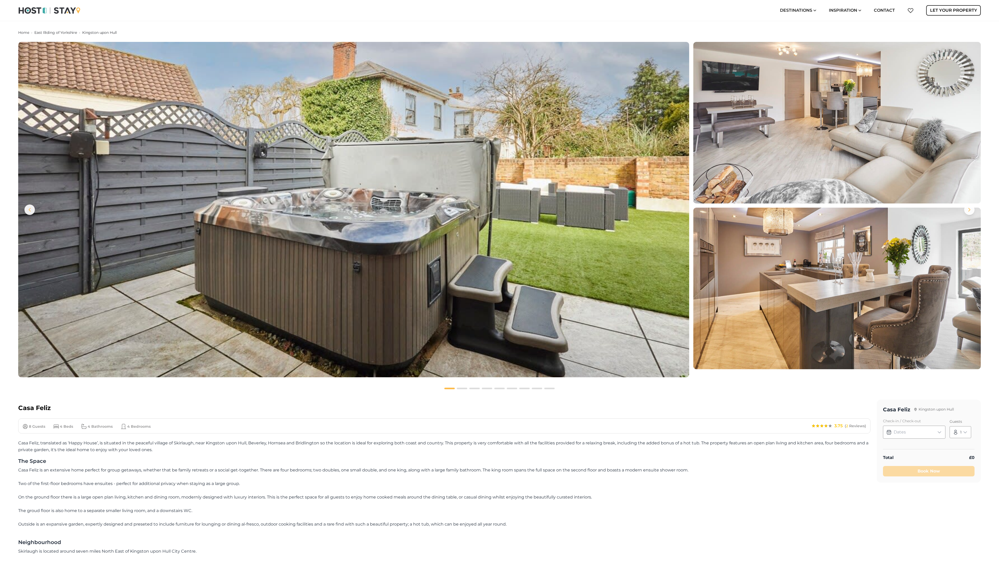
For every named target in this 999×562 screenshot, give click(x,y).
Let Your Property (953, 10)
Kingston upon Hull (99, 32)
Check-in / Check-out (902, 421)
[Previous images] (29, 210)
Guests (956, 421)
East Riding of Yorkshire (55, 32)
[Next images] (969, 210)
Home (23, 32)
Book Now (929, 471)
